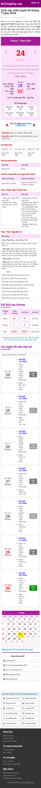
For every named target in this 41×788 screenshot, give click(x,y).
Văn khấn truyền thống (12, 778)
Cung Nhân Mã (11, 718)
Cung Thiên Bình (12, 713)
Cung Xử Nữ (29, 708)
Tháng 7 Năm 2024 (23, 124)
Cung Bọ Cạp (29, 713)
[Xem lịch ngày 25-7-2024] (34, 125)
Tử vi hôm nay (9, 750)
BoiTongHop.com (11, 3)
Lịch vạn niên (8, 735)
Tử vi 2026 (7, 752)
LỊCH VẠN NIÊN (19, 17)
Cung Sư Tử (10, 708)
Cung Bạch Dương (12, 698)
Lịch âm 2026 (10, 661)
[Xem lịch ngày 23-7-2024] (7, 125)
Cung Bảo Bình (11, 723)
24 (20, 53)
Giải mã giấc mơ (11, 679)
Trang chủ (6, 17)
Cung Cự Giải (29, 703)
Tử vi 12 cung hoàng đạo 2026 (16, 665)
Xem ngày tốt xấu (10, 741)
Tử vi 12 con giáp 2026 (13, 670)
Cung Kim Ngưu (31, 698)
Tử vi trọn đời (8, 761)
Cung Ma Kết (29, 718)
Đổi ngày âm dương (12, 674)
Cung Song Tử (11, 703)
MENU (33, 3)
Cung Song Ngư (30, 723)
